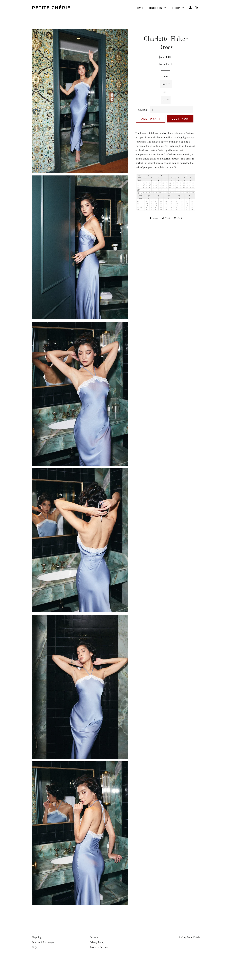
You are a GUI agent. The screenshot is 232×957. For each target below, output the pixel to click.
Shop (176, 8)
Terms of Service (99, 947)
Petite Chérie (51, 7)
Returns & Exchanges (43, 942)
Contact (94, 937)
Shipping (36, 937)
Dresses (156, 8)
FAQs (34, 947)
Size (166, 92)
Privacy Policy (97, 942)
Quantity (142, 109)
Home (139, 8)
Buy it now (180, 118)
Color (166, 76)
